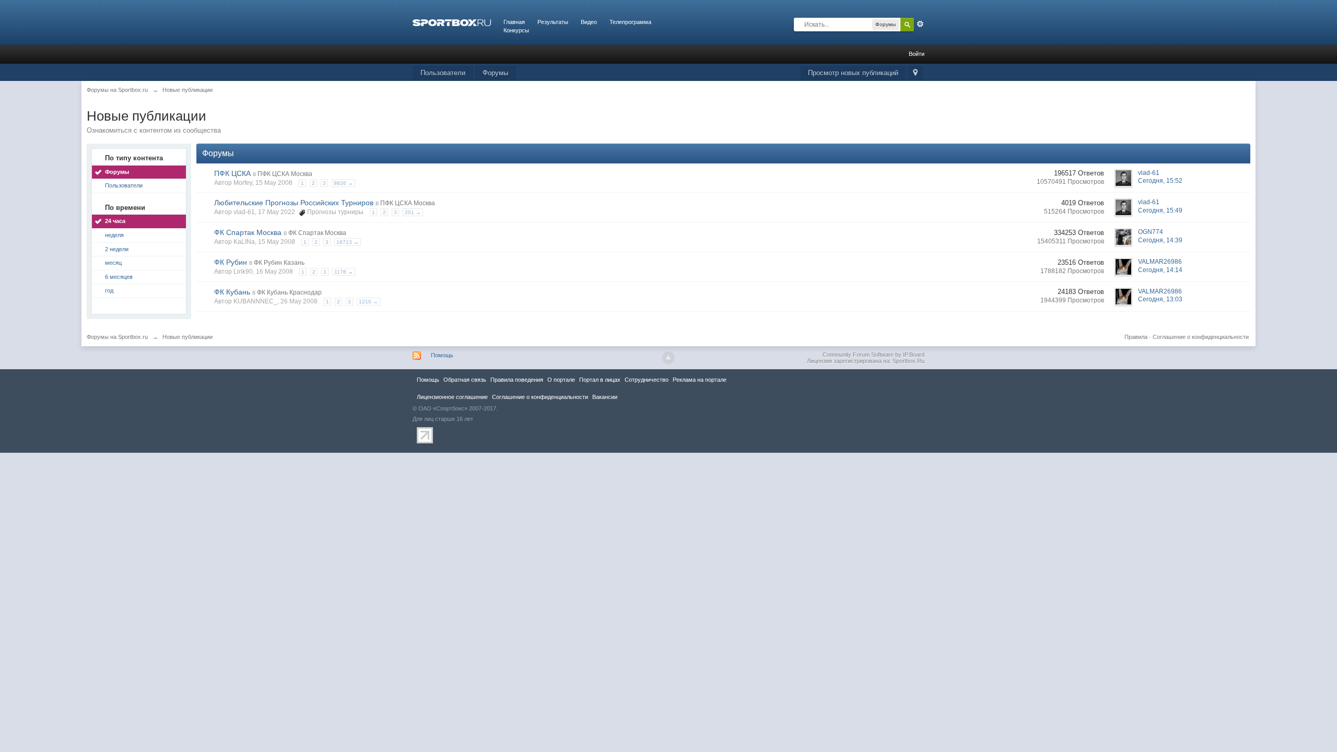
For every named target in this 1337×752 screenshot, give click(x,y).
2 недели (116, 249)
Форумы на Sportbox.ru (117, 337)
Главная (514, 22)
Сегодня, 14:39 (1160, 240)
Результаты (552, 22)
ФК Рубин (230, 262)
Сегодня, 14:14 (1160, 270)
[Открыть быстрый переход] (915, 73)
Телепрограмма (630, 22)
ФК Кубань (232, 292)
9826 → (343, 183)
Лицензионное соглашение (452, 397)
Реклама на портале (699, 380)
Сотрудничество (646, 380)
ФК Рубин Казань (279, 262)
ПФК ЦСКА (232, 173)
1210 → (368, 301)
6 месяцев (119, 277)
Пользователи (442, 73)
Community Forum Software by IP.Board (873, 354)
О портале (561, 380)
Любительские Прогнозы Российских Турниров (293, 202)
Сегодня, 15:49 (1160, 210)
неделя (114, 235)
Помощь (442, 355)
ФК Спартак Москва (248, 232)
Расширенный (920, 24)
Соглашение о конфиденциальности (1201, 337)
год (109, 290)
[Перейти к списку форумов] (452, 22)
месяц (113, 263)
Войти (916, 54)
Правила (1135, 337)
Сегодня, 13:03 (1160, 299)
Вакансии (604, 397)
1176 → (343, 272)
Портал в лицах (599, 380)
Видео (589, 22)
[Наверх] (668, 357)
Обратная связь (464, 380)
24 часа (115, 221)
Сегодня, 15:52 (1160, 180)
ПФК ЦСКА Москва (284, 174)
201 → (413, 212)
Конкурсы (516, 30)
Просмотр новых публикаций (853, 73)
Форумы (495, 73)
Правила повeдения (516, 380)
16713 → (347, 242)
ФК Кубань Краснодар (289, 292)
